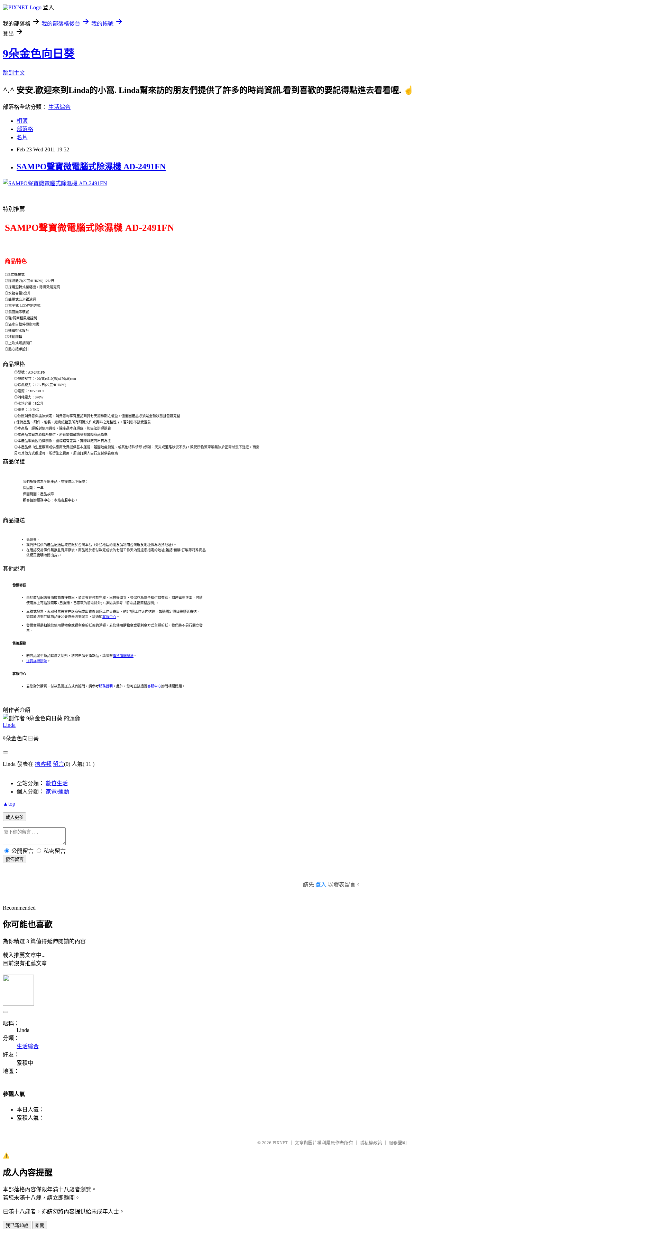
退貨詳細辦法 (36, 661)
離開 (39, 1225)
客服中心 (109, 617)
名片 (22, 137)
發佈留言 (15, 859)
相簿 (22, 121)
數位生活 (57, 783)
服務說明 (106, 686)
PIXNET (280, 1142)
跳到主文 (14, 73)
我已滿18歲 (17, 1225)
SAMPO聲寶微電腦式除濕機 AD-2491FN (91, 166)
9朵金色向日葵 (39, 53)
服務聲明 (398, 1142)
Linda (9, 725)
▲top (9, 804)
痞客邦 (43, 764)
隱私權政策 (371, 1142)
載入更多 (15, 817)
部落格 (25, 129)
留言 (58, 764)
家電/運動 (57, 792)
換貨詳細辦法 (123, 656)
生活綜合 (59, 107)
